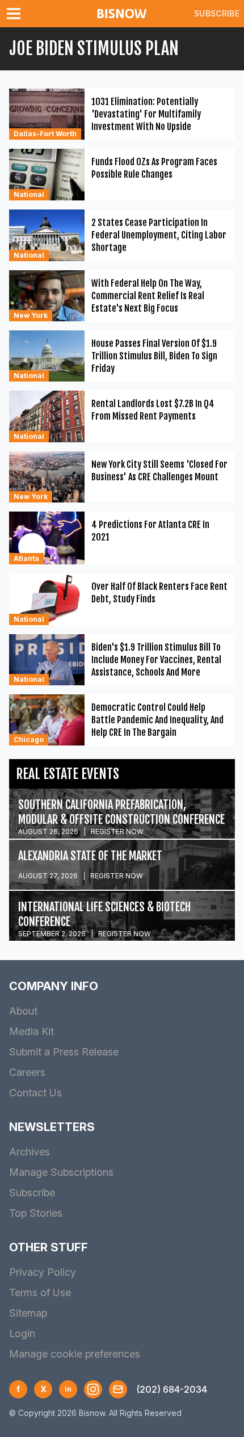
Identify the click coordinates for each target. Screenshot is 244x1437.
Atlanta (26, 558)
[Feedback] (118, 1389)
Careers (27, 1072)
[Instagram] (93, 1389)
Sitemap (28, 1313)
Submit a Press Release (64, 1052)
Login (22, 1333)
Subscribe (216, 13)
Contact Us (35, 1093)
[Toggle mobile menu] (16, 13)
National (29, 194)
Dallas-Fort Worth (45, 133)
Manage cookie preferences (74, 1354)
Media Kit (31, 1031)
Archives (29, 1152)
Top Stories (35, 1213)
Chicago (29, 739)
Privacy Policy (42, 1272)
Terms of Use (40, 1292)
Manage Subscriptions (61, 1172)
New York (31, 315)
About (23, 1011)
